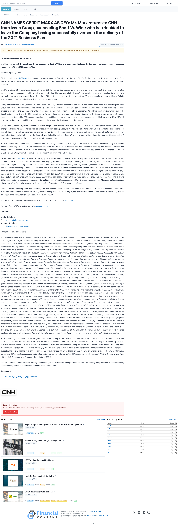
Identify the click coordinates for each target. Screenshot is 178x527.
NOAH (53, 484)
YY (52, 468)
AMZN (109, 426)
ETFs (25, 9)
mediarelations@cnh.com (17, 220)
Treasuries (55, 15)
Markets (6, 9)
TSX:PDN (59, 453)
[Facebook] (139, 514)
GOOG (110, 438)
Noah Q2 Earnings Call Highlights (40, 476)
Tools (34, 9)
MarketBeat (30, 433)
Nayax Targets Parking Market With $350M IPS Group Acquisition (54, 424)
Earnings (42, 453)
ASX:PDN (54, 453)
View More (100, 419)
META (109, 441)
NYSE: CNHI (23, 78)
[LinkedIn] (144, 514)
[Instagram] (149, 514)
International (44, 15)
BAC (109, 435)
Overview (16, 15)
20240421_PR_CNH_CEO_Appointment (20, 377)
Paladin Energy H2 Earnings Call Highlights (44, 440)
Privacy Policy (90, 516)
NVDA (109, 447)
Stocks (16, 9)
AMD (109, 432)
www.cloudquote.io (95, 511)
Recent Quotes (136, 3)
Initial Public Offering (62, 500)
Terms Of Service (103, 516)
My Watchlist (154, 3)
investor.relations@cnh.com (18, 226)
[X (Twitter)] (134, 514)
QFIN (75, 500)
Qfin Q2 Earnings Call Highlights (40, 492)
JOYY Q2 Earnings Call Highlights (40, 460)
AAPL (109, 429)
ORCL (109, 450)
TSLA (109, 453)
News (25, 15)
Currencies (33, 15)
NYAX (41, 433)
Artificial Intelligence (45, 500)
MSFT (109, 444)
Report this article (11, 412)
